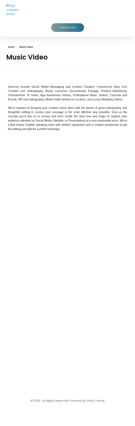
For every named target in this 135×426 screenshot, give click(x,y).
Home (11, 46)
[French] (26, 368)
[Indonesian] (17, 373)
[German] (40, 368)
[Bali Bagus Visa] (16, 10)
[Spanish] (14, 377)
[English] (14, 368)
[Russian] (48, 373)
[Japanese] (34, 373)
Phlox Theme (96, 401)
